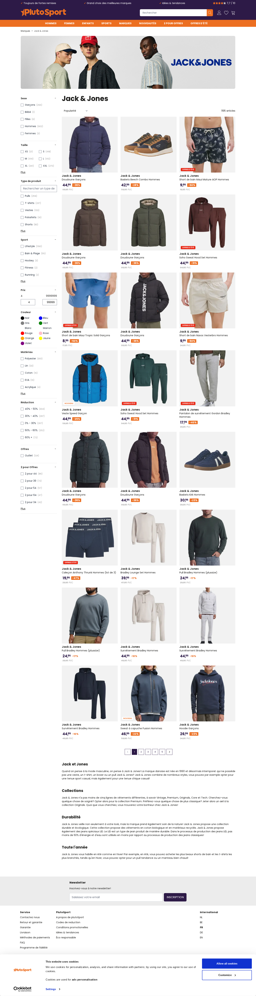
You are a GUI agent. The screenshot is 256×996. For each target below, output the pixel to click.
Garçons (30, 105)
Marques (125, 23)
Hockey (29, 260)
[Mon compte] (219, 13)
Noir (27, 318)
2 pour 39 (30, 481)
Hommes (50, 23)
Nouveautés (147, 23)
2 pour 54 (30, 488)
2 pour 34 (30, 502)
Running (30, 275)
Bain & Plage (32, 253)
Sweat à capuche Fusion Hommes (141, 726)
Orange (29, 338)
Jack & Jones (41, 31)
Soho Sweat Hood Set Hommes (198, 255)
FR (201, 927)
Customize (225, 974)
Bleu (45, 318)
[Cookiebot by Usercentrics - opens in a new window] (22, 989)
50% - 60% (31, 430)
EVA (27, 380)
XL (26, 166)
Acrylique (30, 387)
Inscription (175, 897)
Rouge (29, 333)
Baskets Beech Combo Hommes (140, 177)
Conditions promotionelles (72, 927)
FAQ (22, 942)
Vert (45, 323)
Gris (27, 323)
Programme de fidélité (34, 947)
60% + (28, 437)
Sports (106, 23)
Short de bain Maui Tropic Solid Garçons (86, 333)
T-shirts (29, 203)
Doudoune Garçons (74, 177)
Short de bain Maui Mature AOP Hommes (204, 177)
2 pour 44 (31, 473)
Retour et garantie (31, 922)
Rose (46, 333)
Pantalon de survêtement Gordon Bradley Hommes (204, 413)
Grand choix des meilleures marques (109, 3)
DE (201, 932)
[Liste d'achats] (226, 13)
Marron (47, 328)
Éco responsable (66, 937)
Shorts (29, 224)
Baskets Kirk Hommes (192, 492)
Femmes (69, 23)
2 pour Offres (173, 23)
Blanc (28, 328)
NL (201, 917)
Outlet (29, 455)
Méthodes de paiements (35, 937)
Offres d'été (199, 23)
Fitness (29, 267)
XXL (45, 166)
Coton (29, 373)
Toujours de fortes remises (40, 3)
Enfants (88, 23)
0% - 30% (30, 423)
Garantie (25, 927)
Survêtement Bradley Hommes (139, 648)
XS (26, 151)
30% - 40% (31, 416)
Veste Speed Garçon (74, 411)
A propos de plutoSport (70, 917)
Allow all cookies (226, 963)
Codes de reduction (68, 922)
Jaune (47, 338)
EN (201, 937)
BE (201, 922)
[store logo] (43, 12)
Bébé (28, 112)
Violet (28, 343)
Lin (26, 365)
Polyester (30, 358)
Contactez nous (30, 917)
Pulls (27, 196)
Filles (27, 119)
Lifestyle (30, 246)
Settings (51, 989)
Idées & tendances (173, 3)
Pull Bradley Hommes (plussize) (198, 570)
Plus (23, 172)
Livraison (25, 932)
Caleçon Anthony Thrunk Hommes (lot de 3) (89, 570)
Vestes (29, 210)
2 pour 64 (31, 495)
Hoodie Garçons (189, 726)
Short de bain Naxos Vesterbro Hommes (203, 333)
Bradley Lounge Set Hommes (138, 570)
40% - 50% (31, 409)
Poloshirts (30, 217)
